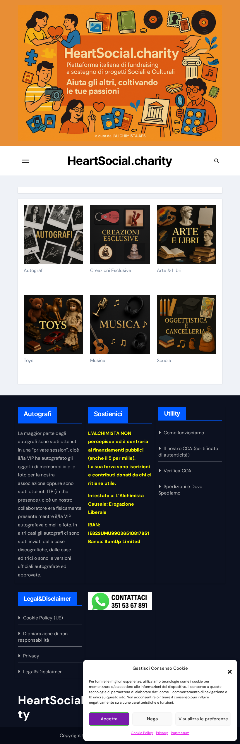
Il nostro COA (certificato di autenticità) (188, 451)
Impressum (180, 733)
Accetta (109, 719)
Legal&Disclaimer (42, 672)
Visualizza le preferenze (203, 719)
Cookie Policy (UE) (43, 618)
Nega (152, 719)
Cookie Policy (142, 733)
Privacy (162, 733)
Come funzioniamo (184, 433)
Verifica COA (177, 471)
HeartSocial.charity (120, 161)
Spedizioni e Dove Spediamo (180, 489)
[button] (226, 668)
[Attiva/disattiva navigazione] (25, 160)
